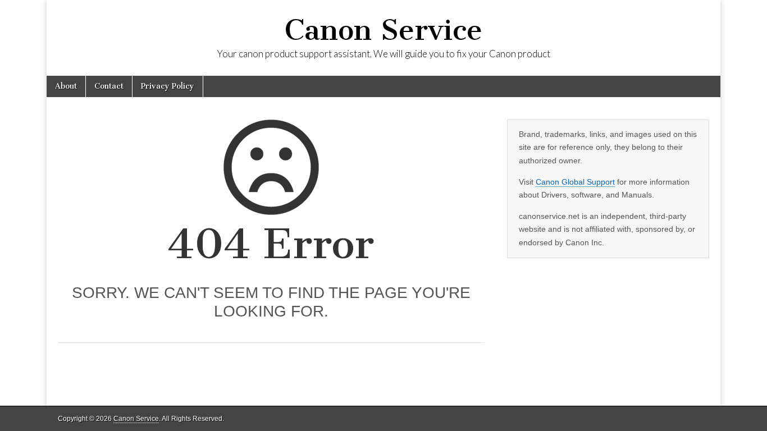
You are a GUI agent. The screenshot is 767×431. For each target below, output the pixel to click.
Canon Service (383, 30)
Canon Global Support (575, 181)
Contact (109, 86)
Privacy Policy (167, 86)
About (66, 86)
